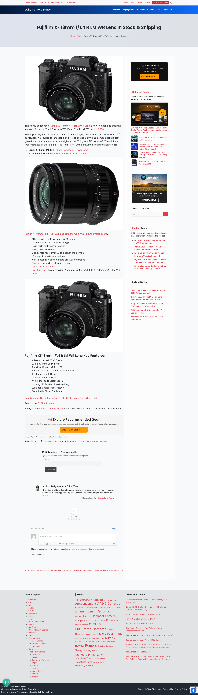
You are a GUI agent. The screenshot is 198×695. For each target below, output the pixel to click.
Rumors (150, 9)
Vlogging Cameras (98, 662)
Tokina (35, 668)
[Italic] (43, 543)
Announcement (85, 603)
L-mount (110, 630)
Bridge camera (80, 607)
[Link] (66, 543)
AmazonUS (70, 150)
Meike (34, 657)
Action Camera (110, 600)
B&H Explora (38, 270)
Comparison (81, 620)
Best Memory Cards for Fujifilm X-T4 (44, 398)
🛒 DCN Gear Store (160, 3)
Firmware (168, 9)
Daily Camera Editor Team (104, 498)
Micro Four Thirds (36, 621)
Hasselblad (33, 613)
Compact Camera (104, 616)
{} (69, 543)
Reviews (141, 9)
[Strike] (50, 543)
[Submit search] (165, 214)
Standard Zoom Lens (87, 658)
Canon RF (104, 611)
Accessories (97, 600)
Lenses (58, 441)
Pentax (31, 635)
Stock (105, 441)
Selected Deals (140, 92)
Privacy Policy (181, 689)
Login (114, 529)
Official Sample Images (44, 266)
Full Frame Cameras (90, 629)
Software (109, 646)
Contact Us (168, 689)
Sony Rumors (43, 3)
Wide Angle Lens (84, 665)
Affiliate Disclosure (153, 689)
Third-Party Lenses (36, 652)
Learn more (63, 437)
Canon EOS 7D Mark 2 (114, 607)
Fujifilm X (75, 441)
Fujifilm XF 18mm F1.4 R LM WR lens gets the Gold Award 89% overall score (66, 234)
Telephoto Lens (83, 661)
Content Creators (94, 621)
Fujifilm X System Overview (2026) (140, 619)
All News (116, 9)
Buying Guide (129, 9)
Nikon (140, 3)
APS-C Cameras (108, 603)
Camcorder (102, 607)
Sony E (80, 650)
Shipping (99, 441)
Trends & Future (39, 643)
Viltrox (35, 674)
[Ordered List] (53, 543)
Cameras (32, 600)
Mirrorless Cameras (82, 638)
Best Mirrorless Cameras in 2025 (140, 623)
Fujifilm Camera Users (51, 408)
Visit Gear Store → (149, 76)
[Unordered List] (56, 543)
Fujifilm (147, 3)
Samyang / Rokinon (40, 660)
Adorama (83, 150)
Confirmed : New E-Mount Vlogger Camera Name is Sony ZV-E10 (91, 570)
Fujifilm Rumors (70, 3)
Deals (159, 9)
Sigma (34, 663)
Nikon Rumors (56, 3)
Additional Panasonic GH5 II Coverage (44, 570)
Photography (34, 638)
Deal (103, 620)
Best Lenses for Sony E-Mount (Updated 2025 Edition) (149, 635)
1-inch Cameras (82, 600)
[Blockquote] (60, 543)
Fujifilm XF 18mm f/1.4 (87, 441)
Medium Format (92, 634)
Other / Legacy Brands (38, 630)
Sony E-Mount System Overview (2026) (143, 614)
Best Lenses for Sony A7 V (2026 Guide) (143, 640)
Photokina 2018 (101, 642)
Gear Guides (37, 641)
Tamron (35, 665)
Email (47, 460)
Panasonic (32, 632)
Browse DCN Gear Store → (74, 430)
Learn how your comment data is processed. (84, 549)
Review (79, 645)
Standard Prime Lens (89, 654)
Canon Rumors (31, 3)
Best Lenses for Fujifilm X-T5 (138, 652)
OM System (33, 627)
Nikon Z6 (78, 642)
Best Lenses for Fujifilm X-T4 (81, 398)
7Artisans (36, 654)
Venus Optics (37, 671)
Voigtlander (37, 676)
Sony (133, 3)
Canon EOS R (79, 612)
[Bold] (40, 543)
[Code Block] (63, 543)
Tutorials (36, 646)
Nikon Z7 (84, 642)
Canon (125, 3)
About (140, 689)
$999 (101, 129)
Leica (30, 616)
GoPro (31, 610)
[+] (72, 543)
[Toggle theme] (171, 2)
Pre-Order (111, 642)
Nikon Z (110, 638)
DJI (30, 605)
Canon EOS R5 (90, 612)
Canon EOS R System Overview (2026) (143, 607)
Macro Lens (79, 634)
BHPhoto (57, 150)
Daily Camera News (38, 9)
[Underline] (47, 543)
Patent (92, 641)
